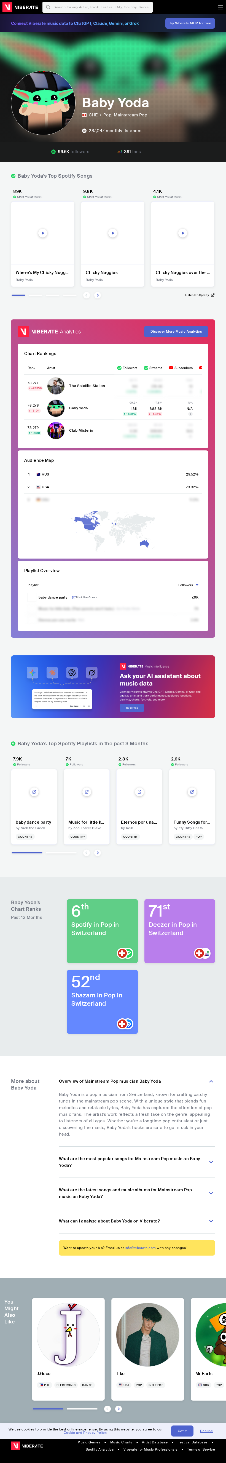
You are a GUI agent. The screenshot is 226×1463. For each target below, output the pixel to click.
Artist (51, 368)
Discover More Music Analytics (176, 331)
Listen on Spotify (197, 295)
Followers (130, 368)
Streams (155, 368)
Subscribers (183, 368)
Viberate (20, 7)
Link (74, 597)
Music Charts (121, 1442)
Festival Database (192, 1442)
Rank (31, 368)
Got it (182, 1431)
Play (42, 233)
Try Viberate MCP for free (190, 23)
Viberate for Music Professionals (150, 1449)
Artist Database (155, 1442)
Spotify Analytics (100, 1449)
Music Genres (88, 1442)
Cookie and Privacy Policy (85, 1432)
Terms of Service (201, 1449)
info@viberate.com (140, 1248)
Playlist (33, 585)
